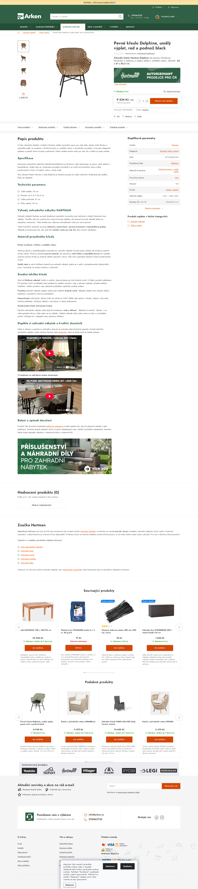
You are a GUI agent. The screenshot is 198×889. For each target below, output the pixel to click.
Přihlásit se (171, 786)
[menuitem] (25, 26)
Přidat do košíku (164, 101)
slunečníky (62, 332)
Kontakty (21, 848)
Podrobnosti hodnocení (146, 53)
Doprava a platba (65, 848)
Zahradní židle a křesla (169, 151)
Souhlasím (127, 866)
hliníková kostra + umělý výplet (169, 170)
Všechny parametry (152, 208)
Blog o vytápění (23, 861)
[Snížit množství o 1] (139, 101)
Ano (177, 177)
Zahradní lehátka (28, 559)
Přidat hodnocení (41, 505)
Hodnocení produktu (46, 127)
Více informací (120, 84)
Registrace (175, 7)
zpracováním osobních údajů (129, 792)
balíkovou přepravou (54, 426)
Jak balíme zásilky (65, 852)
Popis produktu (24, 127)
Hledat (120, 17)
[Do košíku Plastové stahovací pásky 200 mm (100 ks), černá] (119, 648)
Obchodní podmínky (66, 856)
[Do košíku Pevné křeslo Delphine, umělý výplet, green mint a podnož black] (38, 739)
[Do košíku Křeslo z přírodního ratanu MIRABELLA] (78, 739)
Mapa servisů (22, 852)
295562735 (136, 15)
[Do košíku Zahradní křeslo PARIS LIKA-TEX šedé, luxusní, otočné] (119, 739)
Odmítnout (110, 866)
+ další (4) (23, 97)
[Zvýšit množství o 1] (147, 101)
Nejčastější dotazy (66, 843)
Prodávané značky (24, 856)
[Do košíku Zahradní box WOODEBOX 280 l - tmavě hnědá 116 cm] (160, 648)
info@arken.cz (96, 814)
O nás (20, 843)
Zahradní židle (27, 563)
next (179, 627)
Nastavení (69, 885)
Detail (78, 648)
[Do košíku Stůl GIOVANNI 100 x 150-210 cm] (38, 648)
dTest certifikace (24, 865)
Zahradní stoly (27, 551)
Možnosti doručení (173, 91)
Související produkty (93, 127)
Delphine (175, 163)
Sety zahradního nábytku (32, 547)
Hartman (145, 110)
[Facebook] (156, 817)
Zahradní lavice (27, 555)
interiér (168, 190)
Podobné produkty (117, 127)
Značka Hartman (70, 127)
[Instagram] (162, 817)
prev (19, 627)
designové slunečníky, (72, 569)
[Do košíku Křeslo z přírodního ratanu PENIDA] (160, 739)
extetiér (176, 190)
